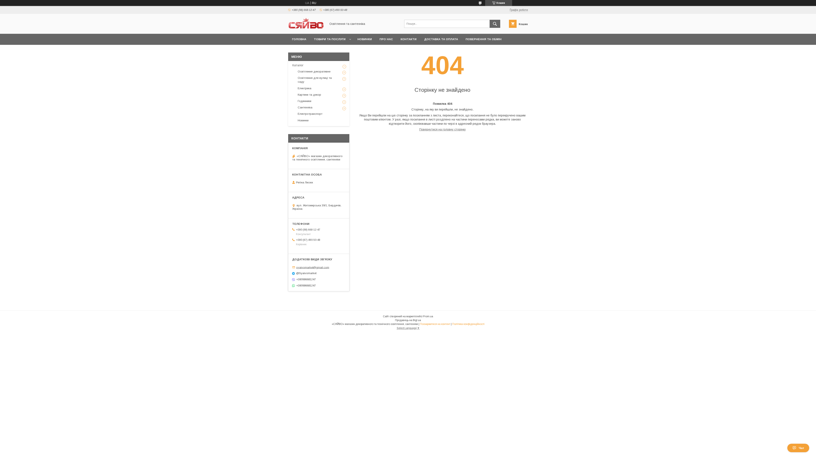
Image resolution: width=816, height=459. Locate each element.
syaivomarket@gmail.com (312, 267)
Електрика (304, 88)
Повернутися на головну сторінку (442, 129)
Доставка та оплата (441, 39)
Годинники (304, 101)
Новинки (364, 39)
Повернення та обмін (484, 39)
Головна (299, 39)
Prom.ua (428, 316)
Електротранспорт (310, 113)
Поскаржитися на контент (435, 324)
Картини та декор (309, 94)
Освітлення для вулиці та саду (315, 79)
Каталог (297, 65)
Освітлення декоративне (314, 71)
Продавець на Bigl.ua (408, 320)
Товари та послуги (330, 39)
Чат (801, 448)
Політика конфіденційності (468, 324)
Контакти (408, 39)
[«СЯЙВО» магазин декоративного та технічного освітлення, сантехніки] (306, 28)
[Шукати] (495, 24)
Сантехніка (305, 107)
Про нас (386, 39)
